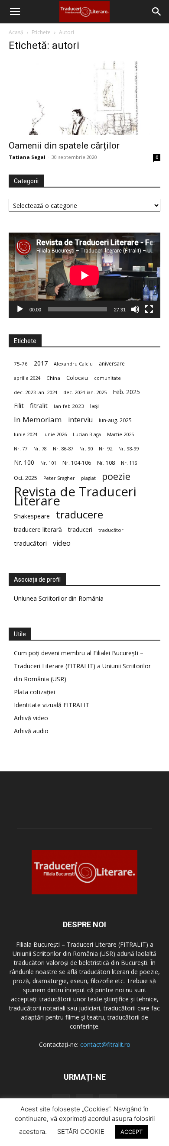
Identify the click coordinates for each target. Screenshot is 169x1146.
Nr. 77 (20, 449)
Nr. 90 (86, 448)
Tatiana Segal (27, 157)
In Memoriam (38, 419)
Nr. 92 (105, 448)
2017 (41, 363)
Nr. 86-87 (63, 448)
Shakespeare (32, 516)
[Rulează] (20, 309)
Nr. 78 (40, 449)
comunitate (107, 378)
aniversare (112, 363)
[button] (15, 11)
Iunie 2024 (25, 434)
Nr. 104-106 (76, 462)
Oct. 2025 (25, 478)
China (53, 378)
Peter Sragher (59, 478)
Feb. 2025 (126, 392)
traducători (30, 543)
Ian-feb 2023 (69, 406)
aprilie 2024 (27, 378)
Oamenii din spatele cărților (64, 145)
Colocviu (77, 378)
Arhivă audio (31, 731)
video (62, 543)
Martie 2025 (120, 434)
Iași (94, 406)
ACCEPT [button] (131, 1131)
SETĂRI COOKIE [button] (80, 1131)
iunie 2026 (55, 434)
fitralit (39, 405)
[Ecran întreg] (149, 309)
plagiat (88, 478)
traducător (111, 530)
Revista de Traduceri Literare (75, 496)
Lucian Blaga (87, 434)
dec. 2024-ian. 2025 (85, 392)
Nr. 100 (24, 462)
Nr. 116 (129, 463)
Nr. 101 (48, 463)
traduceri (80, 529)
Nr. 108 (106, 462)
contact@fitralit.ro (105, 1044)
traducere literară (38, 529)
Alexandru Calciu (73, 364)
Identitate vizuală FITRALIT (51, 705)
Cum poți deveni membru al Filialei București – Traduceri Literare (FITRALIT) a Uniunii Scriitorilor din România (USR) (82, 666)
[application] (84, 275)
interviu (80, 419)
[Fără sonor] (135, 309)
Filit (19, 405)
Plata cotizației (34, 692)
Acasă (16, 32)
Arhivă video (31, 718)
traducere (79, 514)
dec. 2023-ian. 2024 (35, 392)
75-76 (21, 363)
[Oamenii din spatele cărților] (84, 98)
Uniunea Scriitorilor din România (59, 598)
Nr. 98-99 (128, 448)
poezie (116, 476)
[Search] (157, 11)
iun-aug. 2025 (115, 420)
